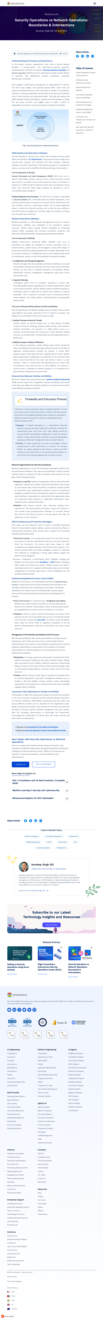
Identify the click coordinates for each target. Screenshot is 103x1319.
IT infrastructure (35, 159)
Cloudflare (44, 562)
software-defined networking (58, 379)
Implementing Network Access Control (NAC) (84, 110)
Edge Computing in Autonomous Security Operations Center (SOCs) (49, 967)
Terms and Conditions (14, 1281)
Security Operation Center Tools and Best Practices (46, 730)
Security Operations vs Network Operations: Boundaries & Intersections (78, 968)
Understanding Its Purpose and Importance (85, 74)
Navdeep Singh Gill (45, 30)
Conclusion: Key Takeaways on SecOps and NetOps (85, 120)
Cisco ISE (41, 620)
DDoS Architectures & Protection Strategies (84, 103)
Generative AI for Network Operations (43, 727)
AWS (52, 562)
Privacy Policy (12, 1276)
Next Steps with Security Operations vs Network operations (85, 130)
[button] (15, 54)
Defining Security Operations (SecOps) (83, 81)
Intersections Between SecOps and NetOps (84, 96)
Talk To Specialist (43, 764)
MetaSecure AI (51, 14)
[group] (41, 54)
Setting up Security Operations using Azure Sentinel (18, 967)
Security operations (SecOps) (54, 70)
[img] (60, 53)
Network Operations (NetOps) (83, 88)
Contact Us (20, 764)
